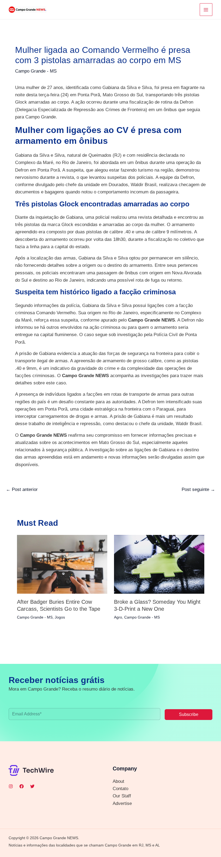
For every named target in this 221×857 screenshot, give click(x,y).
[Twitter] (32, 786)
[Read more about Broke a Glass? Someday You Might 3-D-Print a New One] (159, 564)
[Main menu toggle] (206, 9)
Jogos (60, 617)
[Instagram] (11, 786)
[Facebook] (21, 786)
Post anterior (22, 489)
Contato (120, 788)
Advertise (122, 803)
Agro (118, 617)
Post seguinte (198, 489)
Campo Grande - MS (36, 71)
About (118, 781)
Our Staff (122, 795)
